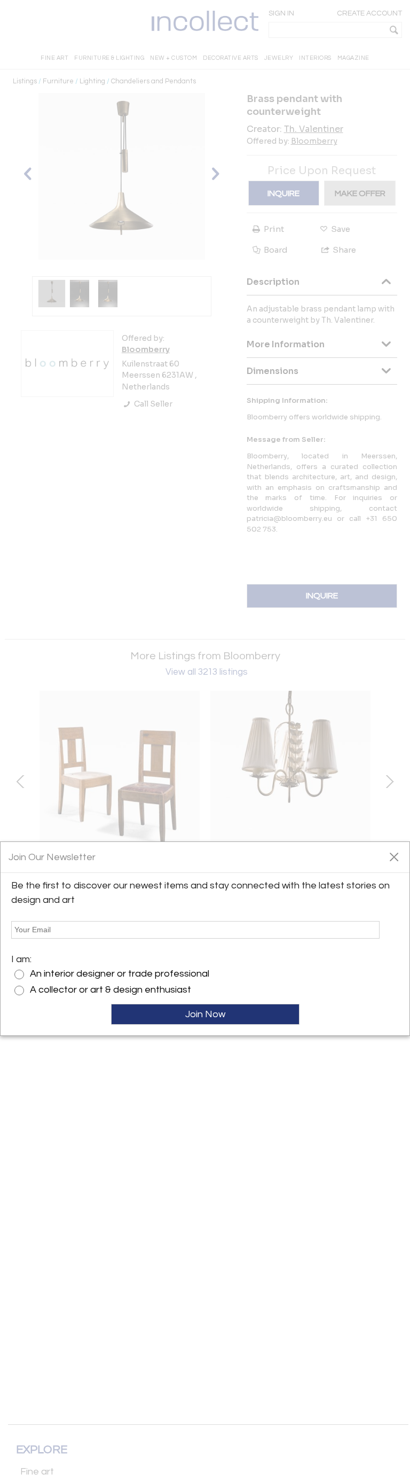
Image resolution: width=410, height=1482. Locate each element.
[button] (394, 856)
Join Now (205, 1014)
